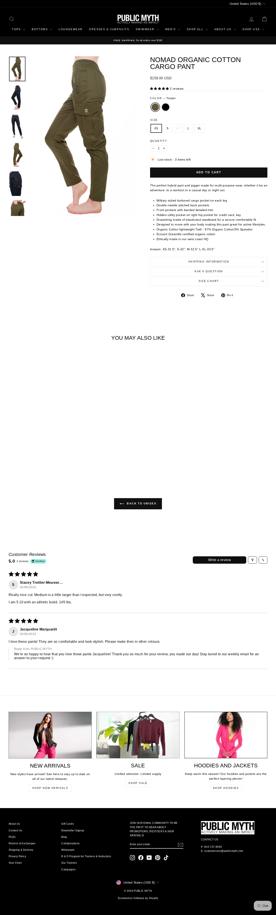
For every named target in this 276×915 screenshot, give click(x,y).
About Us (14, 823)
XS (156, 128)
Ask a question (208, 271)
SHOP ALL (196, 29)
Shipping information (208, 261)
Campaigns (68, 869)
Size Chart (209, 281)
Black (165, 107)
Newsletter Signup (72, 830)
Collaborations (70, 843)
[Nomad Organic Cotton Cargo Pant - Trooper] (36, 462)
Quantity (158, 140)
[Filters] (252, 560)
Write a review (219, 560)
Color (163, 98)
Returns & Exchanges (22, 843)
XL (199, 128)
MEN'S (171, 29)
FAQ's (12, 836)
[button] (160, 88)
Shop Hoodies (226, 788)
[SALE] (137, 735)
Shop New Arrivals (50, 788)
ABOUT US (223, 29)
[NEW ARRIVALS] (50, 735)
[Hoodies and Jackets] (225, 735)
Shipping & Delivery (21, 849)
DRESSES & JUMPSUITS (109, 29)
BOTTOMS (40, 29)
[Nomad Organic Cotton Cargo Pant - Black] (42, 462)
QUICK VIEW (39, 438)
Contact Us (15, 830)
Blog (64, 836)
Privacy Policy (17, 856)
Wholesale (67, 849)
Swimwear (146, 29)
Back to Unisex (141, 503)
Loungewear (71, 29)
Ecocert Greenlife (169, 234)
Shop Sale (138, 783)
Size (154, 120)
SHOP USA (251, 29)
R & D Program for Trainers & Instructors (86, 856)
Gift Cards (67, 823)
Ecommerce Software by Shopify (138, 898)
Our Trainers (69, 862)
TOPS (17, 29)
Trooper (155, 107)
